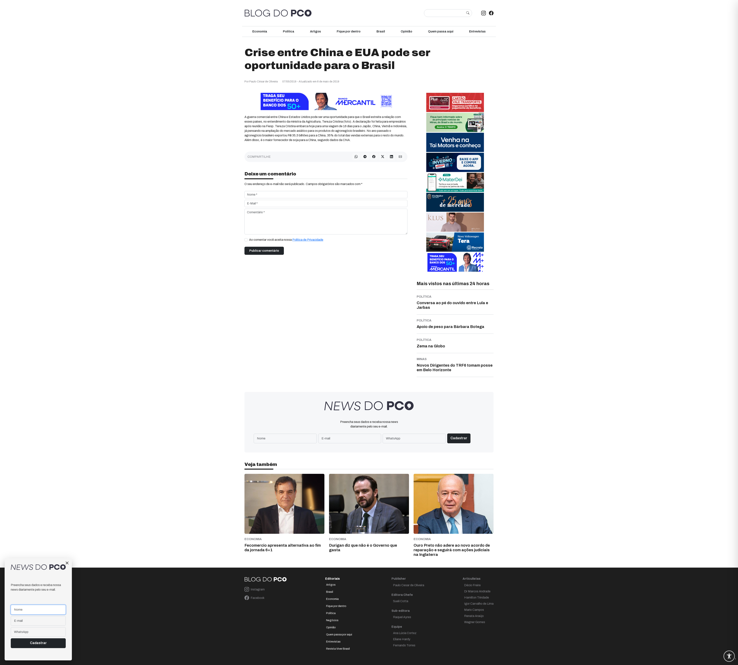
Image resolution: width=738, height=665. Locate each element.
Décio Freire (472, 585)
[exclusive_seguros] (455, 202)
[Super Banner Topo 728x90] (326, 101)
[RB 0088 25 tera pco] (455, 242)
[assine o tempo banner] (455, 122)
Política (288, 31)
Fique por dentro (349, 31)
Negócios (332, 620)
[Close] (67, 563)
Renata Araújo (474, 616)
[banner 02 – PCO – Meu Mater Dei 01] (455, 182)
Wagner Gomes (474, 622)
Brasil (380, 31)
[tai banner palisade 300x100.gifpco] (455, 142)
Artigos (315, 31)
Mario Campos (474, 609)
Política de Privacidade (307, 239)
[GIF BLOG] (455, 102)
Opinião (406, 31)
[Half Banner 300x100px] (455, 262)
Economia (259, 31)
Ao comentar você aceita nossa (286, 239)
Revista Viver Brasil (338, 648)
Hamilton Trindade (476, 597)
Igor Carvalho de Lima (479, 603)
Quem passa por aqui (339, 634)
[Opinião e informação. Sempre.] (278, 13)
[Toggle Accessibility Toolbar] (729, 656)
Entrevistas (477, 31)
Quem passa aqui (440, 31)
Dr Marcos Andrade (477, 591)
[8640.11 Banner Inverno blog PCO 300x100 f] (455, 162)
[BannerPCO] (455, 222)
